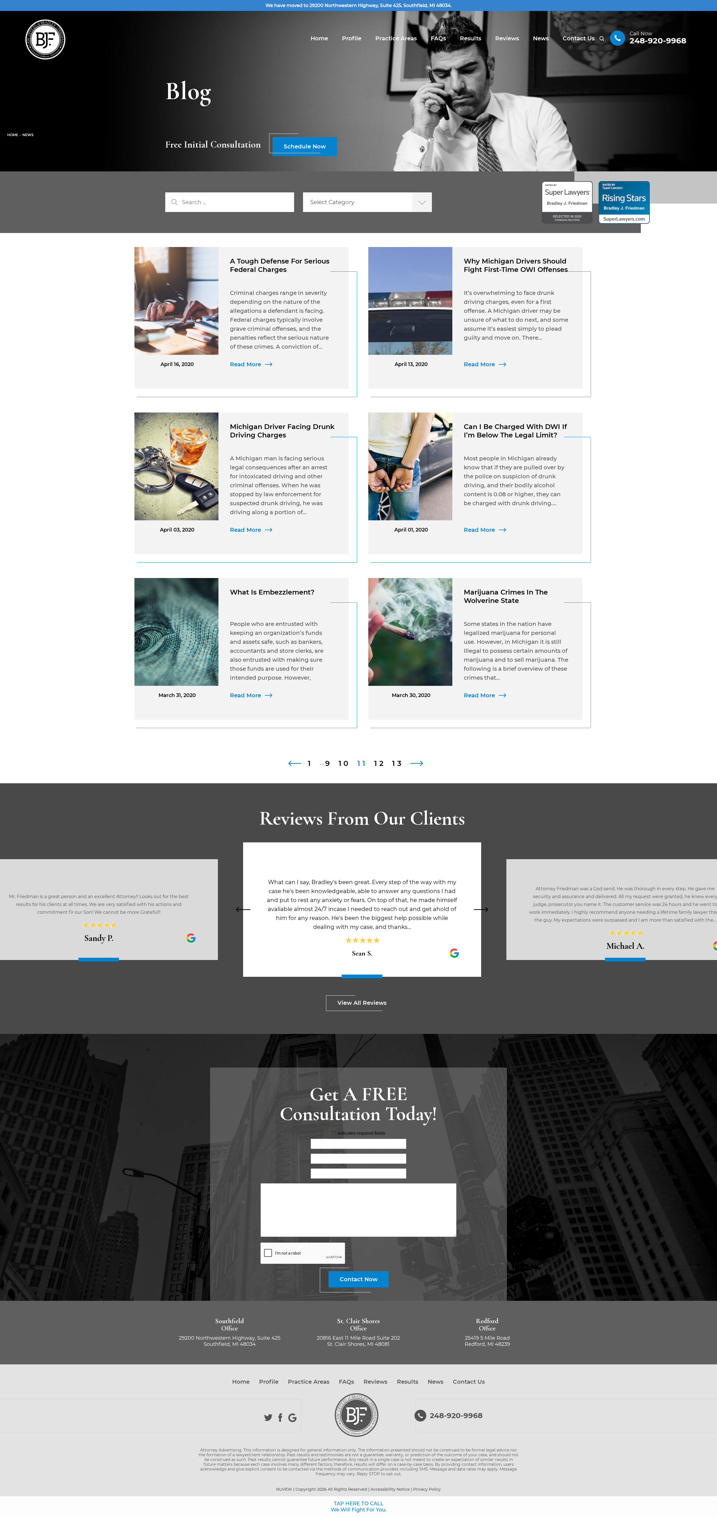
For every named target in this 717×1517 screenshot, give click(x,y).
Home (319, 38)
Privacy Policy (427, 1489)
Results (470, 38)
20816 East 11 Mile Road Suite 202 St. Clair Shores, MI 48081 (358, 1341)
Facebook (280, 1417)
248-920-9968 (658, 41)
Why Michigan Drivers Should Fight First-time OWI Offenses (516, 265)
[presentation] (243, 909)
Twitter (268, 1417)
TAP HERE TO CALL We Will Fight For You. (359, 1506)
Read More (245, 364)
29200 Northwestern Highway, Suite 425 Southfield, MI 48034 (229, 1341)
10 (345, 763)
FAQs (438, 38)
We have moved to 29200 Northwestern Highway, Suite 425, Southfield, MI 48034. (359, 5)
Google (292, 1417)
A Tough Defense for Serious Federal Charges (279, 265)
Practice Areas (396, 38)
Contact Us (579, 38)
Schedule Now (305, 146)
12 (380, 763)
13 (398, 763)
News (541, 38)
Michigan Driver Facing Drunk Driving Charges (282, 431)
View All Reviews (362, 1002)
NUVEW (284, 1489)
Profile (351, 38)
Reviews (507, 38)
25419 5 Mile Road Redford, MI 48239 (487, 1341)
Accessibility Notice (390, 1489)
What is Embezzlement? (272, 592)
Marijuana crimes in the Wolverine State (506, 596)
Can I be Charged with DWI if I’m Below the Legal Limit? (515, 431)
